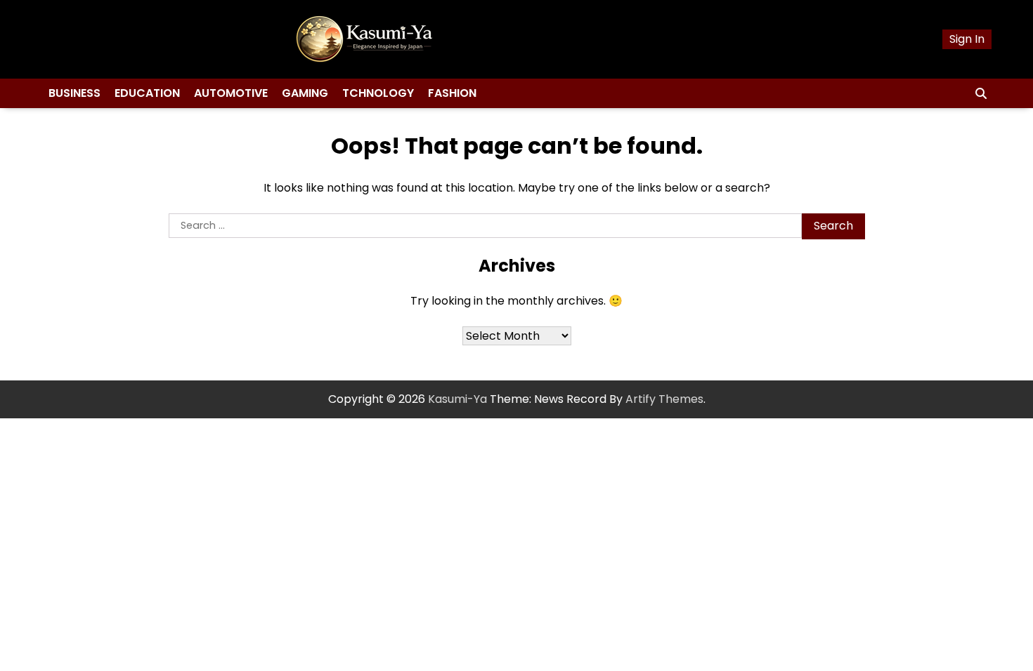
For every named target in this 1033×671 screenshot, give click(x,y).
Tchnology (378, 93)
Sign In (967, 39)
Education (147, 93)
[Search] (981, 93)
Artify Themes (664, 399)
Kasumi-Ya (457, 399)
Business (74, 93)
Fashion (452, 93)
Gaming (305, 93)
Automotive (231, 93)
